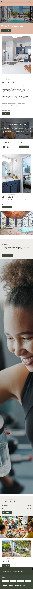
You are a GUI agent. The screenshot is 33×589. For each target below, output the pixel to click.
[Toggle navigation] (2, 1)
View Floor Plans (5, 30)
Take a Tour (5, 113)
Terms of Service (22, 583)
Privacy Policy (16, 583)
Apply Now (6, 565)
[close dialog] (31, 569)
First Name (4, 581)
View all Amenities (7, 255)
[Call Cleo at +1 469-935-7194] (31, 1)
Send (28, 581)
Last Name (11, 581)
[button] (29, 1)
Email (19, 581)
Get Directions (6, 512)
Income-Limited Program (24, 98)
